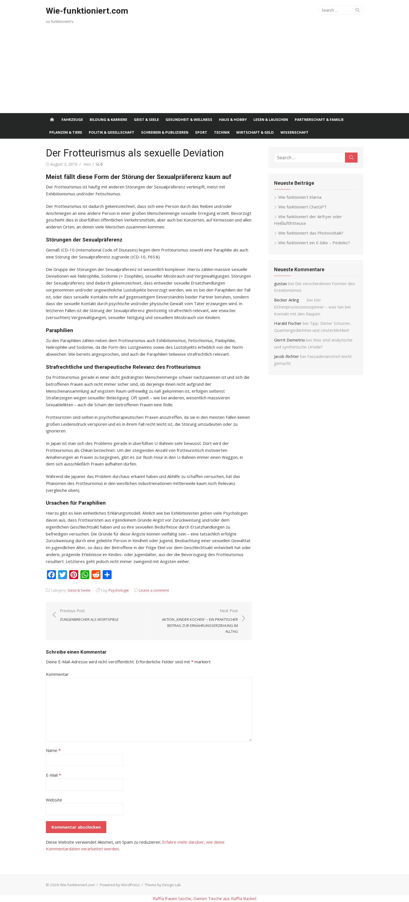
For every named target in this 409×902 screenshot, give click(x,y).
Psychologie (119, 590)
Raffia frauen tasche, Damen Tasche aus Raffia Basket (205, 898)
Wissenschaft (294, 132)
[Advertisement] (204, 71)
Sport (201, 132)
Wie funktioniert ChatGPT (302, 207)
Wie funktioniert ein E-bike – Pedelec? (314, 242)
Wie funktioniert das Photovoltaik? (310, 233)
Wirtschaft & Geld (255, 132)
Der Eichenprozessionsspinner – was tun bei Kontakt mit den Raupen (312, 307)
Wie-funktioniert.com (87, 11)
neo (87, 164)
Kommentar (57, 674)
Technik (222, 132)
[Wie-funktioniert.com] (52, 119)
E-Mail (53, 775)
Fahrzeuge (72, 119)
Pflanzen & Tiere (65, 132)
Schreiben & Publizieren (164, 132)
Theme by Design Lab (163, 884)
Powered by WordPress (120, 884)
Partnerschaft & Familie (319, 119)
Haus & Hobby (233, 119)
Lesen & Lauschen (270, 119)
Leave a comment (154, 590)
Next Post (200, 621)
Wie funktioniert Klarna (299, 197)
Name (53, 750)
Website (54, 800)
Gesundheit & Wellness (189, 119)
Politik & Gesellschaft (111, 132)
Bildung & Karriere (108, 119)
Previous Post (89, 615)
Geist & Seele (146, 119)
